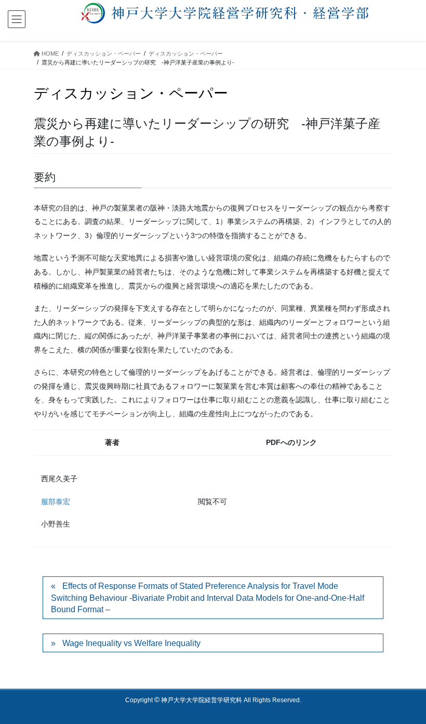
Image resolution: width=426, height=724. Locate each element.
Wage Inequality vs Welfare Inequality (131, 643)
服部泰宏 (55, 501)
